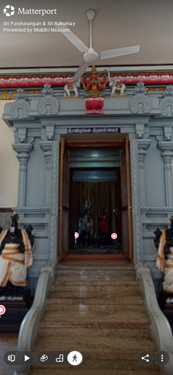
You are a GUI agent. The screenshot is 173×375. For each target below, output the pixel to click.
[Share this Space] (145, 358)
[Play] (26, 358)
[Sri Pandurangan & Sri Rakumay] (86, 187)
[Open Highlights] (11, 358)
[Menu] (162, 358)
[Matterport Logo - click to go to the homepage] (30, 10)
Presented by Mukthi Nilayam (36, 30)
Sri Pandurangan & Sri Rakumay (39, 24)
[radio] (44, 358)
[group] (59, 358)
